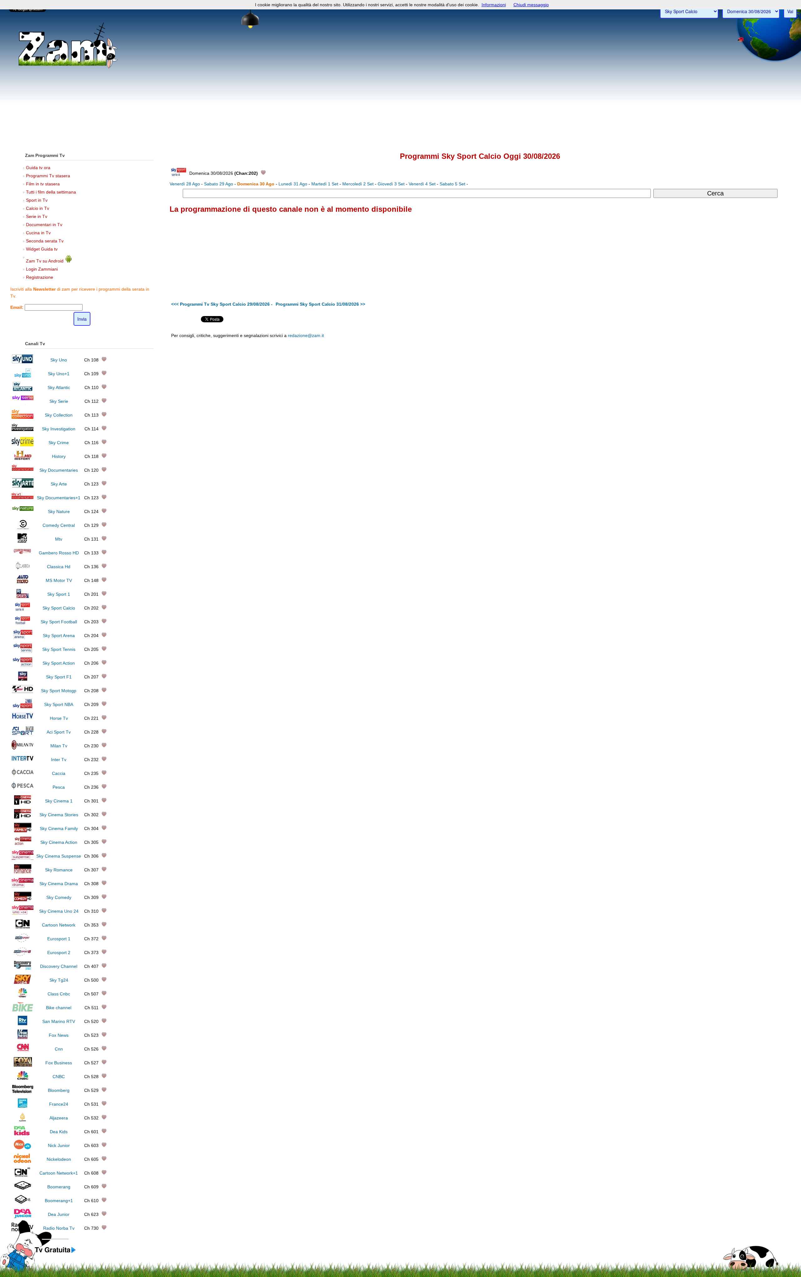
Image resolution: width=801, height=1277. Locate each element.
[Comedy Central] (23, 527)
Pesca (59, 787)
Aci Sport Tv (59, 732)
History (59, 456)
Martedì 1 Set (324, 183)
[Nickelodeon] (22, 1161)
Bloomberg (58, 1090)
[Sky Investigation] (22, 430)
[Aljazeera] (22, 1120)
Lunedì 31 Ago (292, 183)
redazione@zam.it (306, 335)
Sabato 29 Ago (218, 183)
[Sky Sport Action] (22, 665)
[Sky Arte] (22, 486)
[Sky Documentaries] (22, 472)
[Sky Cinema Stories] (22, 816)
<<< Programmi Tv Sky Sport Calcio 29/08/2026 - (222, 304)
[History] (22, 458)
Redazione (526, 386)
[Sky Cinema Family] (22, 830)
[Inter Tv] (22, 761)
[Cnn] (23, 1051)
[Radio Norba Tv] (22, 1230)
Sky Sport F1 (59, 676)
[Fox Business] (22, 1064)
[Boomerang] (22, 1188)
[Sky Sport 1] (22, 596)
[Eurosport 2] (22, 954)
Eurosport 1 (58, 938)
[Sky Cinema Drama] (22, 885)
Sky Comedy (58, 897)
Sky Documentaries (58, 470)
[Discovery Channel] (22, 968)
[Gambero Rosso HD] (22, 555)
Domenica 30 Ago (255, 183)
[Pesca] (22, 789)
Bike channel (58, 1007)
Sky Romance (59, 869)
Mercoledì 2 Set (358, 183)
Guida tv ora (38, 167)
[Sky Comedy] (22, 899)
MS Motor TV (59, 580)
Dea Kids (59, 1131)
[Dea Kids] (22, 1133)
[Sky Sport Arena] (22, 637)
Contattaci (505, 386)
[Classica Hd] (23, 568)
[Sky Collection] (22, 417)
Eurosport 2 (58, 952)
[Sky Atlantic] (23, 389)
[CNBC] (22, 1078)
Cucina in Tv (38, 232)
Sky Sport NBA (58, 704)
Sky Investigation (58, 428)
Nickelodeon (59, 1159)
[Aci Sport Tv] (22, 734)
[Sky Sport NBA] (22, 706)
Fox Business (58, 1062)
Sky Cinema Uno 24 (59, 911)
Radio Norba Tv (58, 1228)
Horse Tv (59, 718)
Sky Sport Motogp (58, 690)
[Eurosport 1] (22, 940)
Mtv (58, 539)
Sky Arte (59, 483)
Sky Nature (59, 511)
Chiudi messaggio (531, 4)
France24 (58, 1104)
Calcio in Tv (37, 208)
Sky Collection (59, 415)
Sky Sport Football (59, 621)
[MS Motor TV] (22, 582)
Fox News (59, 1035)
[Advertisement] (400, 97)
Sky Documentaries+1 (58, 497)
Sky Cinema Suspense (58, 856)
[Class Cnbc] (22, 996)
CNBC (59, 1076)
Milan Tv (58, 745)
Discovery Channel (58, 966)
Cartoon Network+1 (58, 1173)
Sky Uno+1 (58, 373)
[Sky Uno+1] (22, 375)
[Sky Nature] (22, 513)
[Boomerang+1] (22, 1202)
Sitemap (546, 386)
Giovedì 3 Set (391, 183)
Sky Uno (58, 359)
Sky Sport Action (59, 663)
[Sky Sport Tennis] (22, 651)
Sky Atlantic (59, 387)
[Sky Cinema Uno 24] (22, 913)
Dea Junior (58, 1214)
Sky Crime (58, 442)
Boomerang (58, 1186)
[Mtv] (23, 541)
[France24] (22, 1106)
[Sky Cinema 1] (22, 803)
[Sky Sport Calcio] (22, 610)
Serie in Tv (36, 216)
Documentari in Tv (44, 224)
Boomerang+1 (59, 1200)
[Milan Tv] (22, 747)
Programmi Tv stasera (48, 175)
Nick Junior (59, 1145)
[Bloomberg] (22, 1092)
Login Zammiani (42, 269)
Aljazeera (58, 1117)
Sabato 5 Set (452, 183)
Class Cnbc (59, 993)
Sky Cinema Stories (58, 814)
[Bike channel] (22, 1009)
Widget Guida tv (42, 249)
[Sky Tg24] (22, 982)
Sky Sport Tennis (58, 649)
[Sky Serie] (22, 403)
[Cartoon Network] (23, 927)
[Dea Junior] (22, 1216)
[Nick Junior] (22, 1147)
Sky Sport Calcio (59, 607)
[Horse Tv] (22, 720)
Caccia (58, 773)
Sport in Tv (37, 200)
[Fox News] (23, 1037)
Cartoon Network (58, 924)
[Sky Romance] (22, 872)
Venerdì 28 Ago (185, 183)
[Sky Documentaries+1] (22, 499)
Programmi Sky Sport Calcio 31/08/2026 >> (320, 304)
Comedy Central (59, 525)
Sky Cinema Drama (58, 883)
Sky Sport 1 (58, 594)
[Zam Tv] (68, 67)
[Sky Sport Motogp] (22, 692)
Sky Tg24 (58, 980)
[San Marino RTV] (22, 1023)
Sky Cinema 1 (59, 800)
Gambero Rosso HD (59, 552)
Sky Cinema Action (58, 842)
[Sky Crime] (22, 444)
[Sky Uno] (22, 362)
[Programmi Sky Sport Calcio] (55, 1252)
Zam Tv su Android (45, 260)
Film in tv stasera (43, 183)
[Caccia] (22, 775)
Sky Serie (58, 401)
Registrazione (39, 277)
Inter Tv (58, 759)
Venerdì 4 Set (422, 183)
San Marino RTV (58, 1021)
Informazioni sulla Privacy (577, 386)
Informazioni (494, 4)
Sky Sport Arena (59, 635)
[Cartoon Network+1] (22, 1175)
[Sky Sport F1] (22, 679)
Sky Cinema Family (59, 828)
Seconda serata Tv (45, 240)
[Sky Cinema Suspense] (22, 858)
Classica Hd (58, 566)
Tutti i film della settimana (51, 192)
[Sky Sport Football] (23, 623)
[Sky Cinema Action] (22, 844)
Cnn (59, 1048)
